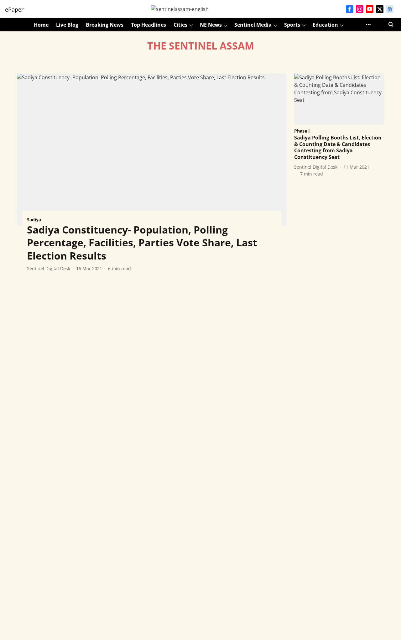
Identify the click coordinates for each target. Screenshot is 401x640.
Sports (292, 24)
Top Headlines (148, 24)
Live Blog (67, 24)
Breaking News (104, 24)
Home (41, 24)
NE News (211, 24)
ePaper (14, 9)
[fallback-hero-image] (152, 149)
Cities (180, 24)
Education (325, 24)
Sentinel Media (253, 24)
